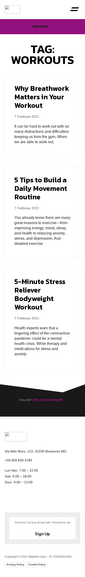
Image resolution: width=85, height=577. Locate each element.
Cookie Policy (37, 564)
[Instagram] (29, 499)
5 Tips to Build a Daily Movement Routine (40, 188)
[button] (74, 9)
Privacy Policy (15, 564)
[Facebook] (13, 499)
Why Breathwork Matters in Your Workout (41, 97)
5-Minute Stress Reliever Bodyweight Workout (39, 294)
